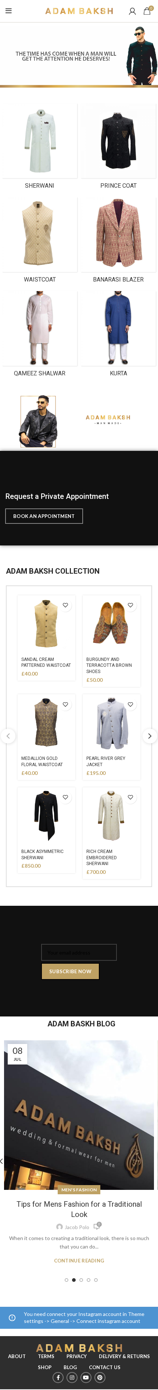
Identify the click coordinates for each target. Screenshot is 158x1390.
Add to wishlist (65, 605)
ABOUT (17, 1356)
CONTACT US (105, 1367)
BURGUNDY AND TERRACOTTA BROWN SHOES (109, 665)
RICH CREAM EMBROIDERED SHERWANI (101, 858)
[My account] (132, 11)
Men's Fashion (79, 1189)
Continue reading (79, 1260)
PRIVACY (77, 1356)
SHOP (44, 1367)
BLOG (70, 1367)
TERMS (46, 1356)
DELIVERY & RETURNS (124, 1356)
